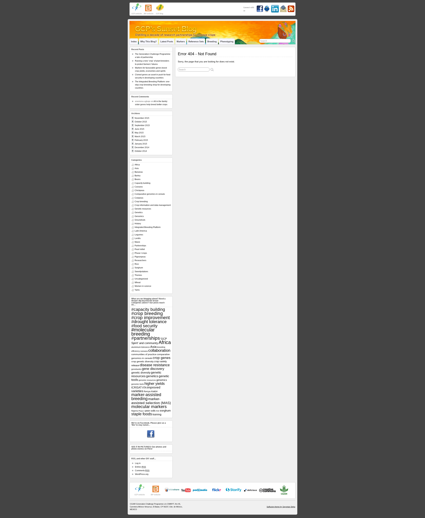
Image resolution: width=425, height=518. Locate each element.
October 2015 (141, 122)
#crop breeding (147, 313)
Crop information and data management (153, 205)
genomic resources (147, 380)
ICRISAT (136, 387)
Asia (137, 168)
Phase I (141, 411)
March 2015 (140, 136)
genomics (161, 380)
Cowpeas (139, 198)
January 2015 (141, 144)
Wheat (137, 282)
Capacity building (142, 183)
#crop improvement (150, 317)
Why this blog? (148, 41)
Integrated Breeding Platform (148, 227)
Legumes (139, 235)
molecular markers (149, 406)
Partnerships (140, 245)
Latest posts (166, 41)
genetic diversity (140, 372)
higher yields (154, 383)
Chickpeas (139, 190)
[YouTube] (172, 491)
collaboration (159, 350)
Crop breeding (141, 201)
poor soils (150, 410)
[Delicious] (250, 490)
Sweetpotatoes (141, 271)
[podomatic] (200, 490)
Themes (138, 275)
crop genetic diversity (142, 361)
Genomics (139, 216)
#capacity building (148, 309)
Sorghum (139, 268)
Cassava (139, 187)
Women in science (143, 286)
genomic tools (137, 384)
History (138, 223)
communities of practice (143, 354)
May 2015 (139, 133)
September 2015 (142, 125)
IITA (144, 387)
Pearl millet (140, 249)
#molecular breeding (143, 332)
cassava (144, 351)
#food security (144, 326)
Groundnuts (140, 220)
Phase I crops (141, 253)
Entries (140, 467)
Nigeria (134, 411)
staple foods (141, 414)
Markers (181, 41)
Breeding (212, 41)
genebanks (136, 369)
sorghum (165, 410)
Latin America (141, 231)
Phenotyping (226, 41)
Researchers (140, 260)
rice (157, 411)
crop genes (161, 358)
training (157, 414)
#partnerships (145, 338)
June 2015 (139, 129)
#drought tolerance (149, 321)
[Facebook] (151, 434)
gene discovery (153, 369)
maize (154, 391)
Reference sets (196, 41)
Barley (137, 175)
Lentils (138, 238)
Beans (137, 179)
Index (134, 41)
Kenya (147, 391)
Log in (138, 463)
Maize (137, 242)
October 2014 (141, 151)
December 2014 (142, 147)
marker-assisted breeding (146, 396)
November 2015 (142, 118)
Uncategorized (141, 279)
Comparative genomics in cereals (150, 194)
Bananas (139, 172)
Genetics (139, 212)
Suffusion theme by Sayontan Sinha (281, 507)
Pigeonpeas (140, 257)
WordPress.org (141, 474)
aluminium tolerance (140, 347)
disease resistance (155, 365)
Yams (137, 290)
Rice (137, 264)
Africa (137, 165)
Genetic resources (143, 209)
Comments (142, 470)
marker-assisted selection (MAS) (151, 401)
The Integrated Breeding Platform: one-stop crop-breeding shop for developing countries (152, 84)
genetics (152, 376)
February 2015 (141, 140)
